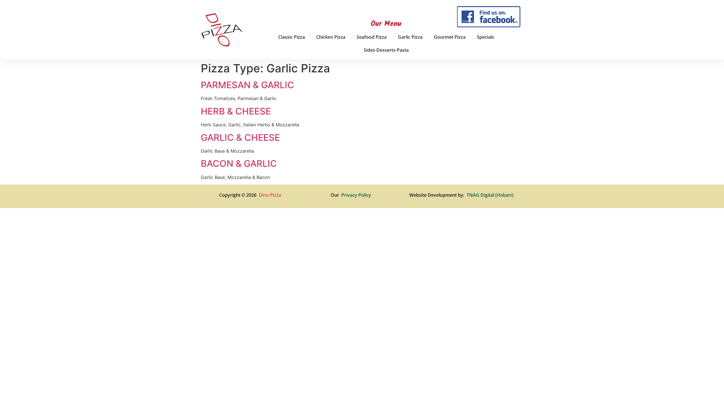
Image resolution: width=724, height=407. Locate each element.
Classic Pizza (291, 37)
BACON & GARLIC (239, 163)
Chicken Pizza (330, 37)
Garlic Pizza (410, 37)
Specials (485, 37)
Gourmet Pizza (450, 37)
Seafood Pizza (372, 37)
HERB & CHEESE (236, 111)
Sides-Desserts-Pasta (386, 50)
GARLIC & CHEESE (240, 137)
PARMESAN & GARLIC (247, 84)
